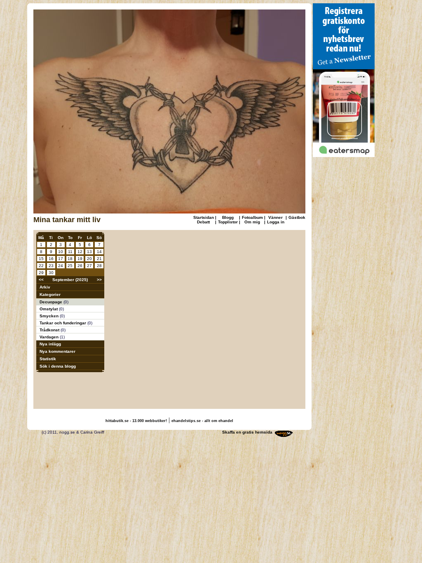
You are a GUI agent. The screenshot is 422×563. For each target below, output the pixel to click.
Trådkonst (50, 330)
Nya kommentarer (57, 351)
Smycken (50, 316)
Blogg (228, 217)
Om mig (252, 222)
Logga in (275, 222)
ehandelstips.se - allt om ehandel (202, 421)
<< (41, 279)
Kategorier (50, 294)
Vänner (275, 217)
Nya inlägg (50, 344)
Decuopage (51, 302)
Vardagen (50, 337)
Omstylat (49, 309)
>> (99, 279)
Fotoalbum (252, 217)
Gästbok (296, 217)
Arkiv (45, 287)
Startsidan (203, 217)
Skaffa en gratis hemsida (247, 432)
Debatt (203, 222)
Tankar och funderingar (63, 323)
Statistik (48, 359)
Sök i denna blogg (58, 366)
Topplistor (228, 222)
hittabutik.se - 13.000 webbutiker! (136, 421)
